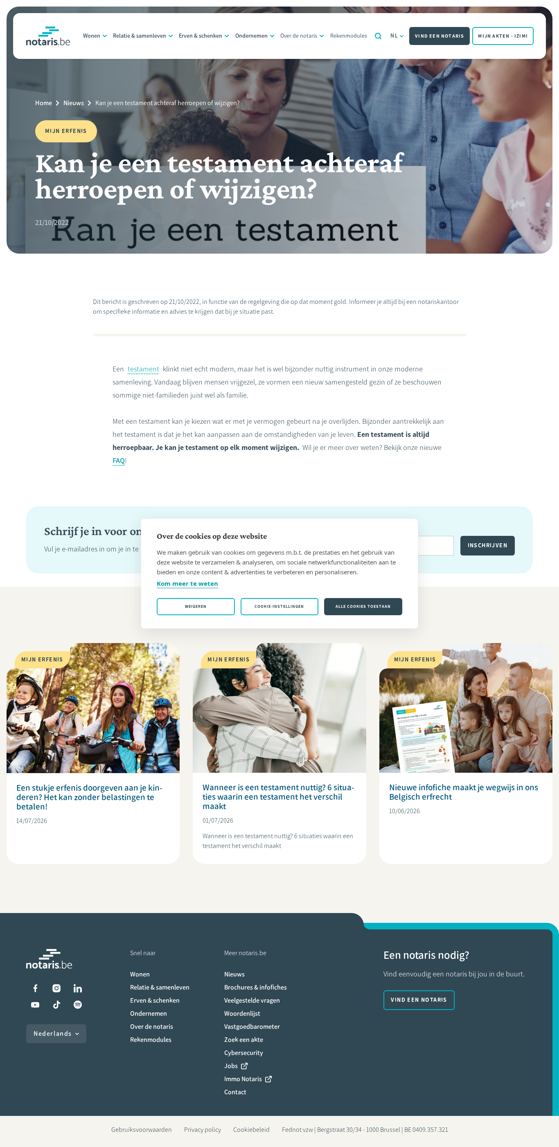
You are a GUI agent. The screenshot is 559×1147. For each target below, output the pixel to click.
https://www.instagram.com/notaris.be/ (56, 988)
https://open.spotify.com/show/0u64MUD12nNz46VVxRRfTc (77, 1004)
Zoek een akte (243, 1040)
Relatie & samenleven (139, 35)
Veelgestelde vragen (252, 1000)
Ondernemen (251, 35)
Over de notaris (298, 35)
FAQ (119, 460)
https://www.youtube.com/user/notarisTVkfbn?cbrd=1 (35, 1004)
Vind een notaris (439, 36)
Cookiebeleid (251, 1130)
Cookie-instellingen (279, 606)
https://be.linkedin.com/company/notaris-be (77, 988)
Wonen (91, 35)
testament (143, 368)
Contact (235, 1092)
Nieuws (73, 103)
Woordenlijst (242, 1013)
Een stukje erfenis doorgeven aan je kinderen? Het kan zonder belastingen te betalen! (89, 797)
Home (43, 103)
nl (394, 35)
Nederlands (53, 1033)
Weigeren (196, 606)
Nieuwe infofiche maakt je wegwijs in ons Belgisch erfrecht (463, 792)
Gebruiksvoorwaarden (141, 1130)
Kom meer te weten (187, 583)
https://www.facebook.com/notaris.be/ (35, 988)
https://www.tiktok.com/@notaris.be (56, 1004)
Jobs (231, 1066)
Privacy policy (202, 1130)
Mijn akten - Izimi (503, 36)
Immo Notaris (243, 1079)
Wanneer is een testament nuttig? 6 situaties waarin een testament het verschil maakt (278, 797)
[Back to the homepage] (48, 36)
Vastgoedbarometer (252, 1026)
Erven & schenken (200, 35)
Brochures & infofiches (255, 987)
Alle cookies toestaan (363, 606)
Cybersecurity (243, 1053)
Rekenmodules (348, 35)
